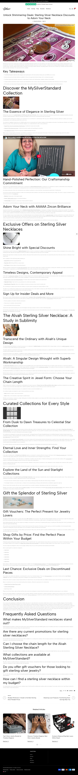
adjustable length (49, 215)
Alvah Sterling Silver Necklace (54, 563)
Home (31, 754)
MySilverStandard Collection (40, 563)
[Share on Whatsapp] (72, 690)
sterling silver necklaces (13, 275)
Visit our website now (32, 594)
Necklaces (32, 762)
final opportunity (48, 576)
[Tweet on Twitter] (65, 690)
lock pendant (68, 458)
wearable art (15, 193)
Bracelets (32, 760)
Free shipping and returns (9, 130)
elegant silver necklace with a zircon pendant (29, 543)
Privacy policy (12, 769)
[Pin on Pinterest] (67, 690)
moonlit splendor (6, 430)
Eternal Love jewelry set (61, 455)
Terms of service (19, 769)
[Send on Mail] (74, 690)
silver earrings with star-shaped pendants (54, 487)
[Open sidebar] (77, 234)
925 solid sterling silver (15, 368)
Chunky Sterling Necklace (9, 586)
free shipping (64, 309)
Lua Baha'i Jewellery (26, 487)
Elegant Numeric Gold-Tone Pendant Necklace (13, 279)
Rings (31, 758)
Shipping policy (27, 769)
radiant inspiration (65, 346)
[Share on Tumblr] (69, 690)
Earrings (31, 756)
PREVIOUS (9, 695)
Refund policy (6, 769)
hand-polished (50, 298)
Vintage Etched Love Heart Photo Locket (12, 584)
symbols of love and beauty (17, 439)
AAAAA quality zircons (12, 198)
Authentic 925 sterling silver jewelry (11, 128)
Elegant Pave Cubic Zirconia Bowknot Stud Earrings (14, 126)
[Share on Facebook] (63, 690)
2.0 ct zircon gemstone (15, 211)
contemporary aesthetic (43, 367)
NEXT (69, 695)
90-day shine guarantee (22, 267)
